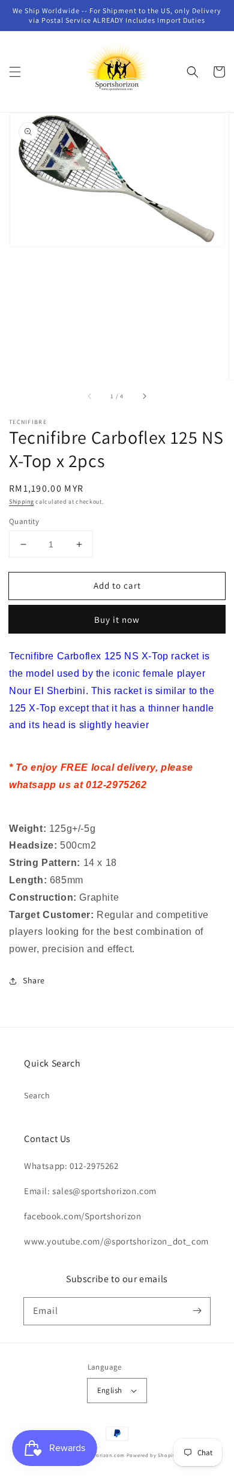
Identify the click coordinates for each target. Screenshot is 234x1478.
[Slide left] (90, 396)
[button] (15, 72)
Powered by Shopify (152, 1455)
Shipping (21, 501)
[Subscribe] (197, 1311)
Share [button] (34, 980)
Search (37, 1095)
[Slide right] (144, 396)
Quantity (24, 521)
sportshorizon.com (101, 1455)
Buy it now (117, 619)
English (109, 1390)
